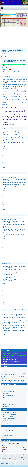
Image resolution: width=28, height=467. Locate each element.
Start (3, 146)
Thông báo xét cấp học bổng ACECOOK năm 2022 (14, 182)
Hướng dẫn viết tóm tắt (8, 88)
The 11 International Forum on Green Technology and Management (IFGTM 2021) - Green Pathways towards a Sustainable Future (14, 111)
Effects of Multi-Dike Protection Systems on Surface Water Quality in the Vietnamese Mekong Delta (13, 50)
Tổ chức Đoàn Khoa (8, 395)
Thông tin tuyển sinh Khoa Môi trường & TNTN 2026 (14, 64)
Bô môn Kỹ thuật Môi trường (9, 412)
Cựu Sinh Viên (6, 400)
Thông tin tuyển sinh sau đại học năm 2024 (12, 73)
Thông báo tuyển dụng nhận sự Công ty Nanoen (13, 140)
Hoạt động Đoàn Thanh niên (10, 397)
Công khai (6, 406)
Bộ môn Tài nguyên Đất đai (9, 416)
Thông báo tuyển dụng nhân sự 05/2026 (12, 132)
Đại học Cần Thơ (6, 428)
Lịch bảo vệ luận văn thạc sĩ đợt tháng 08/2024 (13, 234)
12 (3, 208)
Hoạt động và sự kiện (9, 404)
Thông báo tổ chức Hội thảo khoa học (11, 107)
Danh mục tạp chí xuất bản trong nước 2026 (11, 369)
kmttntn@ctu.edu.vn (5, 463)
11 (3, 206)
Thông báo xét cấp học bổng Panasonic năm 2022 (14, 186)
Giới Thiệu (6, 402)
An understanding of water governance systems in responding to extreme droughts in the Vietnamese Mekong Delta (13, 327)
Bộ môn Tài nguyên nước (8, 420)
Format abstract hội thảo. (8, 124)
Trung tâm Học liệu (7, 437)
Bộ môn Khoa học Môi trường (9, 414)
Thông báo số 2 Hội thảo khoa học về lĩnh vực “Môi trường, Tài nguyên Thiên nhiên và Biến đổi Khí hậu (14, 81)
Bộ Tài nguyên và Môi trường (9, 433)
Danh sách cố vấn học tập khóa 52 (10, 353)
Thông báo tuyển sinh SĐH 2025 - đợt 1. (11, 71)
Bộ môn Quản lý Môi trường (9, 418)
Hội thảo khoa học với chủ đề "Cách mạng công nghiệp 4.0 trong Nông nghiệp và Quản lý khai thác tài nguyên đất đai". (14, 96)
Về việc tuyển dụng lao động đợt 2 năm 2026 (13, 131)
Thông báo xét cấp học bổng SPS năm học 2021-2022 (15, 184)
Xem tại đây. (3, 56)
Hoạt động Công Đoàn (9, 391)
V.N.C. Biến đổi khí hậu (8, 430)
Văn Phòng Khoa (6, 423)
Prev (3, 148)
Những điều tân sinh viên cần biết (10, 359)
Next (3, 167)
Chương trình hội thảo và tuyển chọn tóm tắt (12, 106)
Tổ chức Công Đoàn (8, 389)
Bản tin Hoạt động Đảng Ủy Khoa (8, 371)
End (3, 169)
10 (3, 166)
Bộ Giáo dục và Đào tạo (8, 435)
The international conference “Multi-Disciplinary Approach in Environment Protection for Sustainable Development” (14, 116)
